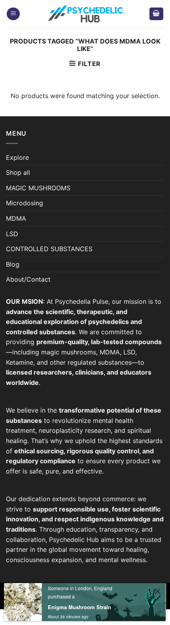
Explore (17, 157)
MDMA (16, 218)
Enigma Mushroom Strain (79, 607)
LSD (12, 234)
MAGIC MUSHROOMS (38, 188)
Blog (12, 264)
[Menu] (13, 14)
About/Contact (28, 279)
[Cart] (156, 14)
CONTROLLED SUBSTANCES (49, 249)
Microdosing (24, 203)
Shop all (18, 172)
